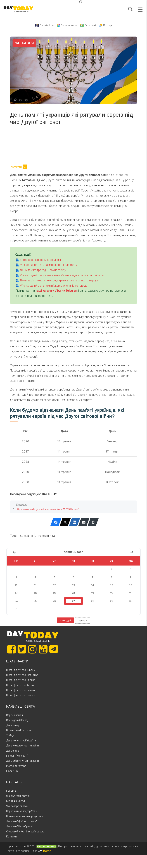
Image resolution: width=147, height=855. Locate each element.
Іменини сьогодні (16, 800)
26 (54, 600)
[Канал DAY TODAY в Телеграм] (53, 649)
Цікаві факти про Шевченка (22, 675)
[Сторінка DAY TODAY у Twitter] (22, 649)
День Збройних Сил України (22, 760)
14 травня (26, 536)
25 (35, 600)
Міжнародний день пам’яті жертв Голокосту (48, 265)
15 (111, 585)
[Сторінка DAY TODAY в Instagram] (32, 649)
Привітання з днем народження (24, 816)
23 (130, 593)
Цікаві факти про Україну (20, 670)
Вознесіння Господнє (19, 730)
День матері (13, 725)
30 (130, 600)
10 (16, 585)
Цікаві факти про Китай (20, 685)
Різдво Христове (16, 766)
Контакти (12, 836)
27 (73, 600)
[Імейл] (83, 522)
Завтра (82, 620)
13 (73, 585)
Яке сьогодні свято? (18, 795)
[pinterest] (75, 1)
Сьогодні (65, 620)
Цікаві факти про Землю (20, 690)
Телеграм (23, 144)
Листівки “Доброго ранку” (21, 821)
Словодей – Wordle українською (25, 831)
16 (130, 585)
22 (111, 593)
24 (16, 600)
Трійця (10, 735)
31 (16, 608)
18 (35, 593)
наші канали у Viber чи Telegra (55, 290)
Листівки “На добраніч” (19, 826)
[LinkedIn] (74, 522)
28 (92, 600)
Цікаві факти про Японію (20, 680)
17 (16, 593)
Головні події (48, 536)
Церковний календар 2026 (21, 811)
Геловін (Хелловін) (17, 755)
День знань (13, 750)
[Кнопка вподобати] (25, 166)
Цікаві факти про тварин (20, 695)
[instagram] (80, 1)
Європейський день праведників (41, 260)
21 (92, 593)
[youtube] (77, 1)
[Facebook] (55, 522)
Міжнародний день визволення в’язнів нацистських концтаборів (62, 275)
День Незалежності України (22, 745)
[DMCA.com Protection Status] (47, 846)
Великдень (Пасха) (17, 720)
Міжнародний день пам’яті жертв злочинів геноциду (53, 285)
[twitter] (66, 1)
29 (111, 600)
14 (92, 585)
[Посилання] (93, 522)
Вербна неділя (14, 715)
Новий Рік (12, 771)
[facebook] (69, 1)
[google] (72, 1)
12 (54, 585)
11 (35, 585)
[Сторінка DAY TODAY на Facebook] (11, 649)
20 (73, 593)
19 (54, 593)
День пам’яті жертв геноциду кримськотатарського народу (59, 280)
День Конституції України (21, 740)
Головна (11, 790)
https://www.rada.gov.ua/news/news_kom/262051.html (46, 509)
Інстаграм (48, 144)
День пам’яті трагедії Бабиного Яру (43, 270)
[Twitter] (65, 522)
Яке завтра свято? (17, 806)
